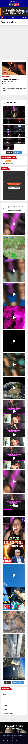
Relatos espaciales (7, 76)
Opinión (5, 709)
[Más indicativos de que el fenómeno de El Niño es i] (14, 294)
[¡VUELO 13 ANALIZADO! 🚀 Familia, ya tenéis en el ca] (14, 598)
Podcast (9, 740)
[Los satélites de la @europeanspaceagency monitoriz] (14, 481)
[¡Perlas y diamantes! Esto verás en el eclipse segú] (14, 434)
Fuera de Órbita (14, 10)
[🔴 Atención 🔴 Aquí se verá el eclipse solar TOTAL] (14, 458)
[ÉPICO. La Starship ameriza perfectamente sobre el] (14, 668)
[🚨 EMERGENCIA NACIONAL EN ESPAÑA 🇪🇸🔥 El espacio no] (14, 622)
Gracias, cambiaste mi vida (12, 79)
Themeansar (13, 737)
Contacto (18, 740)
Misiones (5, 705)
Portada (4, 740)
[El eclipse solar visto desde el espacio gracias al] (14, 388)
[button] (23, 17)
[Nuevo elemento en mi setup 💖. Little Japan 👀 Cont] (14, 317)
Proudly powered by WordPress (9, 735)
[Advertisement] (14, 40)
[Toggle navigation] (13, 18)
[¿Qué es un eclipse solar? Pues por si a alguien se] (14, 411)
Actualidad (5, 694)
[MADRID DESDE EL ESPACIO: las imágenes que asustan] (14, 528)
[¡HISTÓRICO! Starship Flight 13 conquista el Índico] (14, 645)
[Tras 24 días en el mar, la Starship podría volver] (14, 341)
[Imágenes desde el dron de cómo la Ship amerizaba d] (14, 575)
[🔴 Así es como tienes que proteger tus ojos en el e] (14, 505)
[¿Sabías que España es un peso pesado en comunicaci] (14, 224)
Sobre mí (23, 740)
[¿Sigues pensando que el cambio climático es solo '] (14, 270)
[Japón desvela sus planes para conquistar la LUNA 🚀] (14, 364)
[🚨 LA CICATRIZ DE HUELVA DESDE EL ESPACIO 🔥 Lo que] (14, 247)
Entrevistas (5, 701)
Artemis (5, 698)
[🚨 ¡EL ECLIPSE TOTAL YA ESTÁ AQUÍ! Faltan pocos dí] (14, 551)
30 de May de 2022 (8, 81)
